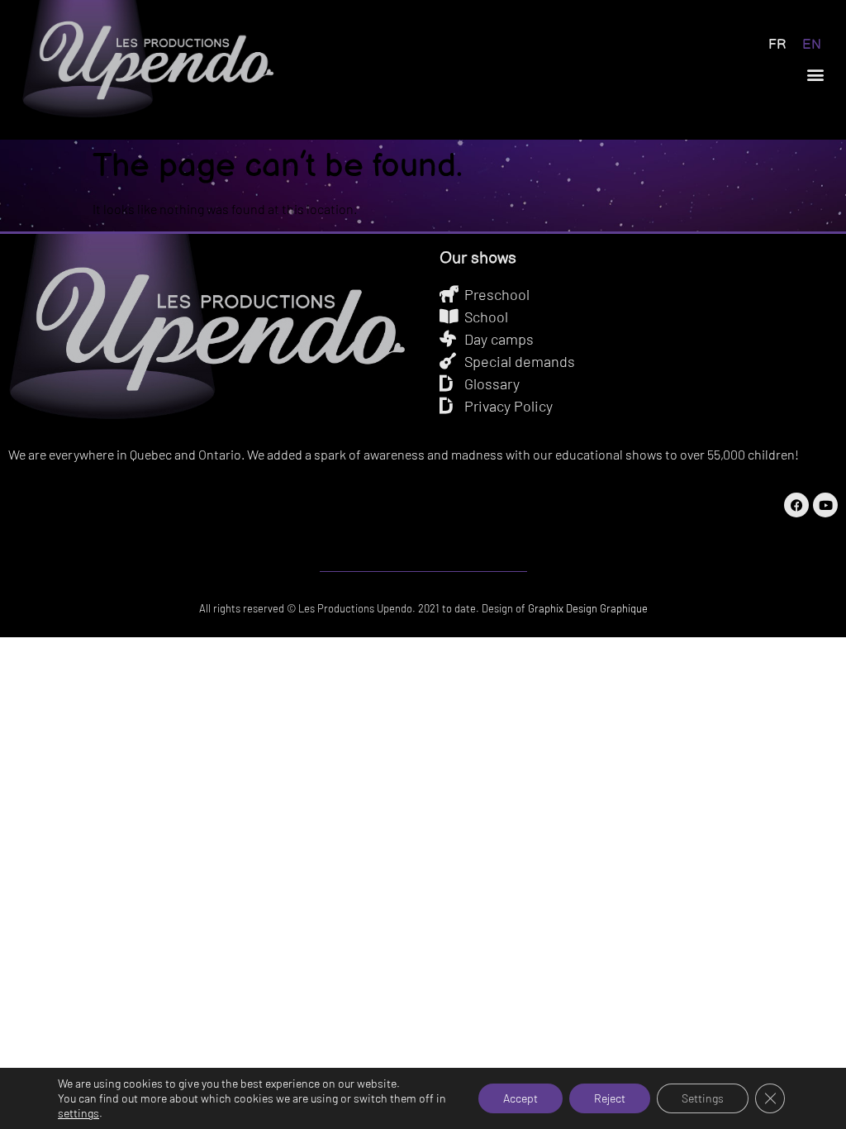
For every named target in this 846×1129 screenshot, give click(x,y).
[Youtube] (825, 505)
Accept (520, 1098)
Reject (609, 1098)
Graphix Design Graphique (586, 608)
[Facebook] (796, 505)
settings (78, 1113)
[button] (815, 74)
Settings (703, 1098)
